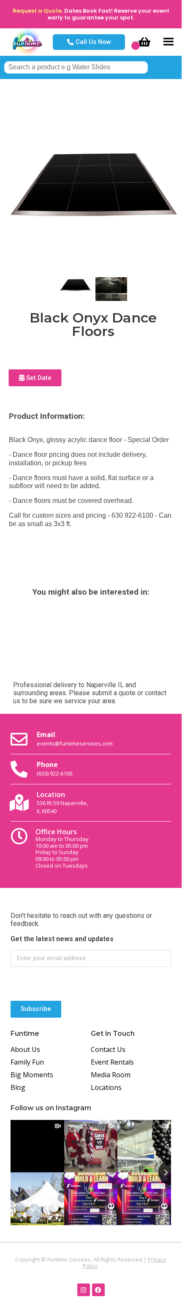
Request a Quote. (38, 11)
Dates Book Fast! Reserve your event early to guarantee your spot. (108, 14)
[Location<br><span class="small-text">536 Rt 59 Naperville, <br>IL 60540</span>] (19, 802)
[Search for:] (76, 67)
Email (75, 738)
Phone (54, 768)
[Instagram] (83, 1289)
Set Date (38, 378)
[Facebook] (98, 1289)
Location (62, 802)
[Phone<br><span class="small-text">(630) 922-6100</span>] (19, 769)
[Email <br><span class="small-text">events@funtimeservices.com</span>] (19, 739)
